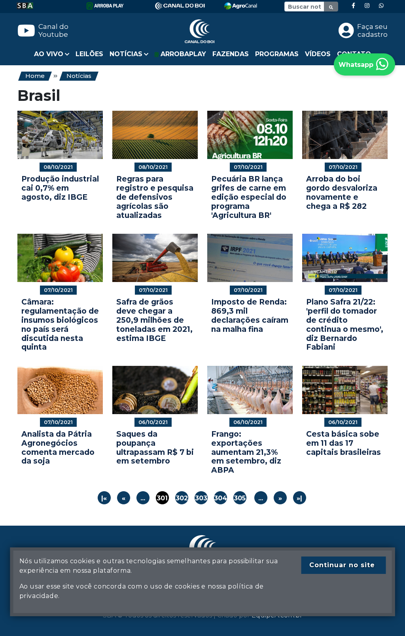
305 (240, 498)
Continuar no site (342, 565)
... (142, 498)
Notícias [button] (126, 54)
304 (220, 498)
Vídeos (318, 54)
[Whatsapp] (381, 6)
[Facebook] (353, 6)
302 (182, 498)
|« (104, 498)
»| (299, 498)
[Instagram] (367, 6)
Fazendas (230, 54)
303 (201, 498)
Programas (277, 54)
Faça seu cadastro (372, 30)
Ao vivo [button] (48, 54)
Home (35, 76)
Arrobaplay (182, 54)
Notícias (78, 76)
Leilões (89, 54)
